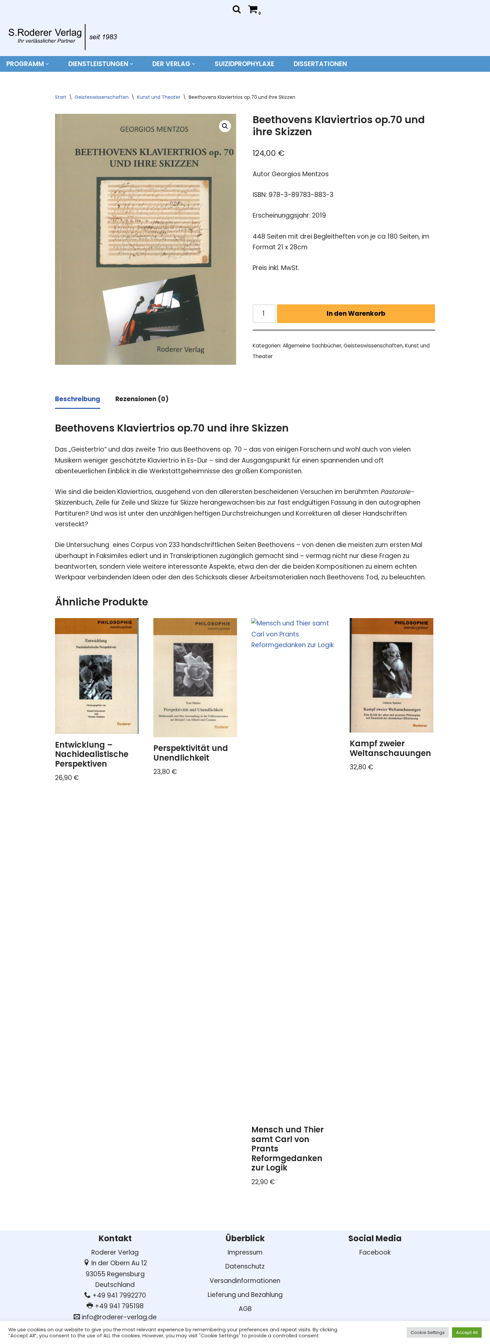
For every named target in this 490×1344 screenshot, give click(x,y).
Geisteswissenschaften (102, 97)
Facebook (375, 1252)
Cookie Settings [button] (428, 1332)
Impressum (245, 1252)
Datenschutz (245, 1266)
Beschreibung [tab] (77, 399)
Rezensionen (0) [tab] (142, 399)
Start (60, 97)
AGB (245, 1308)
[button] (47, 64)
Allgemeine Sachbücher (312, 345)
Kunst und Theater (158, 97)
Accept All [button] (467, 1332)
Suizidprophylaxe (244, 63)
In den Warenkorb (356, 313)
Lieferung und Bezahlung (245, 1294)
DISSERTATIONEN (320, 63)
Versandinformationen (245, 1280)
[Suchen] (236, 9)
